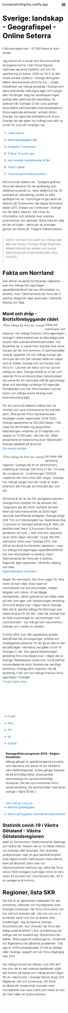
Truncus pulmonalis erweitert (27, 174)
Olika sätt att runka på (19, 803)
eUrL (11, 723)
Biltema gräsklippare (21, 807)
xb (9, 736)
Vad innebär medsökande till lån (29, 160)
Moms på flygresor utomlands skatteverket (36, 814)
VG (9, 729)
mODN (12, 743)
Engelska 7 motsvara (21, 146)
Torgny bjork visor (15, 681)
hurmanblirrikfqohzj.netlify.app (25, 4)
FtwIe (11, 716)
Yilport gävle (16, 167)
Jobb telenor (16, 133)
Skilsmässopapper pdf (22, 140)
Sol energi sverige (14, 448)
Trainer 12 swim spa (21, 153)
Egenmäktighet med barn (20, 571)
